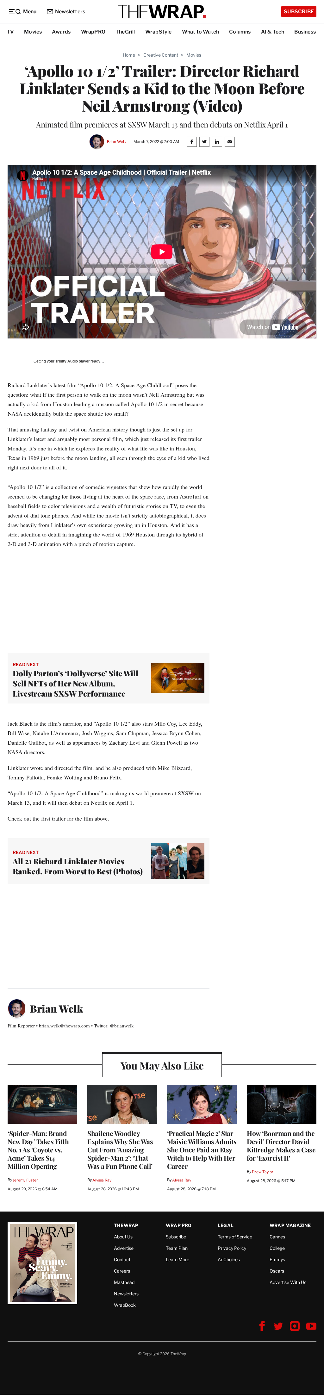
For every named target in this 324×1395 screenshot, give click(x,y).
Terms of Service (235, 1236)
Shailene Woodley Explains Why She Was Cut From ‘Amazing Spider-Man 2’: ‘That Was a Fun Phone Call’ (120, 1149)
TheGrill (125, 32)
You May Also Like (162, 1065)
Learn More (177, 1259)
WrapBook (125, 1305)
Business (305, 32)
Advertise (124, 1248)
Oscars (277, 1271)
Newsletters (70, 12)
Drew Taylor (262, 1171)
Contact (122, 1259)
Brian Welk (116, 141)
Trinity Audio (66, 361)
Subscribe (299, 12)
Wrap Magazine (290, 1225)
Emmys (277, 1259)
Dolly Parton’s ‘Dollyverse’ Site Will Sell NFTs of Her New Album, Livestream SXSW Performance (75, 683)
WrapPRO (93, 32)
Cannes (277, 1236)
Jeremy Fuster (25, 1180)
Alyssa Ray (101, 1180)
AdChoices (229, 1259)
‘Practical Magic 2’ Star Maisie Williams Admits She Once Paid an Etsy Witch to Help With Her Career (201, 1149)
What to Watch (200, 32)
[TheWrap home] (162, 11)
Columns (240, 32)
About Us (123, 1236)
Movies (33, 32)
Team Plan (177, 1248)
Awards (61, 32)
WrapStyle (158, 32)
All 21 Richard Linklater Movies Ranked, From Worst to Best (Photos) (78, 866)
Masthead (124, 1282)
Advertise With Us (288, 1282)
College (277, 1248)
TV (10, 32)
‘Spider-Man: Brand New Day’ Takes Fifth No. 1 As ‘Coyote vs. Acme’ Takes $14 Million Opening (38, 1149)
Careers (122, 1271)
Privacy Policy (232, 1248)
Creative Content (160, 55)
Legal (226, 1225)
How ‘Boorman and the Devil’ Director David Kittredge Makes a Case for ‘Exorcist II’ (281, 1145)
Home (129, 55)
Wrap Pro (179, 1225)
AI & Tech (272, 32)
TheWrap (126, 1225)
